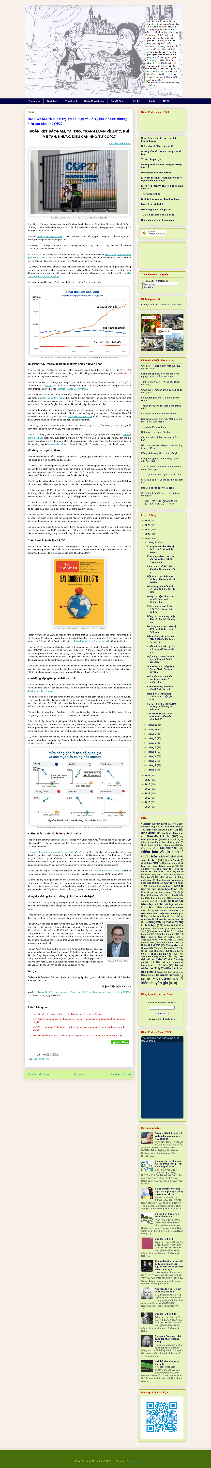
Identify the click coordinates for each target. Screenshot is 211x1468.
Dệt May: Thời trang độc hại (155, 432)
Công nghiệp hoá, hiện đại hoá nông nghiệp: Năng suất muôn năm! (160, 375)
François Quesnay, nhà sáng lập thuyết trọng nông (168, 1339)
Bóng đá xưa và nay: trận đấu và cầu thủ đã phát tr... (161, 619)
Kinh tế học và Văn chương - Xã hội (160, 892)
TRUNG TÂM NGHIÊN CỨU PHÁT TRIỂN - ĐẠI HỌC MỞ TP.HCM (159, 502)
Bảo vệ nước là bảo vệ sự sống (157, 487)
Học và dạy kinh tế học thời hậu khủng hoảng (162, 864)
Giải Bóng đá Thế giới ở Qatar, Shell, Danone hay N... (160, 669)
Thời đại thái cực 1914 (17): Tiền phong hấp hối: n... (160, 609)
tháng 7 (152, 743)
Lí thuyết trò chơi (157, 898)
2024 (148, 529)
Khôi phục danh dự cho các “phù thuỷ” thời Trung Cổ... (160, 559)
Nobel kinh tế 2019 (169, 934)
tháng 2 (152, 765)
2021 (148, 775)
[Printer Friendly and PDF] (120, 1043)
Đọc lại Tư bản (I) (164, 1239)
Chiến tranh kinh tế (151, 845)
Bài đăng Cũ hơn (121, 1074)
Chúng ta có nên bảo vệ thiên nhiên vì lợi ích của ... (160, 549)
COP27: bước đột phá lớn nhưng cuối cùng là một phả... (161, 706)
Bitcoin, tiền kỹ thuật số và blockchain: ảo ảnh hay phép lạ (168, 1136)
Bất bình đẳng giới (173, 833)
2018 (148, 788)
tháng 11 (153, 724)
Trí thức (163, 965)
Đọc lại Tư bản (172, 860)
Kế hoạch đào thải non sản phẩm (158, 413)
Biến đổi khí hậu (41, 1059)
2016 (148, 797)
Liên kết (136, 101)
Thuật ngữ (71, 101)
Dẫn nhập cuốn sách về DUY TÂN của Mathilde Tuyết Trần (161, 639)
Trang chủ (34, 101)
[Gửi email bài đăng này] (44, 1054)
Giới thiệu (52, 101)
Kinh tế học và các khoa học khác (160, 199)
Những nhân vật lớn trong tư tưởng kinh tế (162, 917)
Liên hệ (152, 101)
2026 (148, 520)
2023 (148, 534)
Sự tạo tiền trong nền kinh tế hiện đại (167, 1215)
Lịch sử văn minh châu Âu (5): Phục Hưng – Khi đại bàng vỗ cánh (168, 1164)
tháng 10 (153, 729)
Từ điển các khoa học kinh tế (157, 214)
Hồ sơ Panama (165, 874)
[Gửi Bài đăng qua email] (38, 1054)
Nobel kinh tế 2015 (154, 928)
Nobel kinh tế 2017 (162, 931)
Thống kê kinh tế (150, 194)
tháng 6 (152, 747)
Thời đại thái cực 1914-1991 (162, 958)
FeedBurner (169, 1019)
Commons (170, 845)
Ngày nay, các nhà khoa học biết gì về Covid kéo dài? (160, 659)
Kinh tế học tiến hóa (159, 886)
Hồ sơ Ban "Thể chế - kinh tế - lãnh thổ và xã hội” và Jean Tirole (162, 869)
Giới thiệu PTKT (149, 863)
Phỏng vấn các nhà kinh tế (156, 172)
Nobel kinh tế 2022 (162, 940)
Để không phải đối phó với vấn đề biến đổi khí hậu (161, 589)
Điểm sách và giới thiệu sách (157, 220)
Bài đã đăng (117, 101)
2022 (148, 538)
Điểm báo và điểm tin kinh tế (157, 146)
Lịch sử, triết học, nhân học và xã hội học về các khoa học (162, 179)
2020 (148, 780)
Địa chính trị (168, 848)
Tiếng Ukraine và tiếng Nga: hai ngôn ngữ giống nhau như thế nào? (169, 1191)
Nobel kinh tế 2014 (173, 925)
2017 (148, 793)
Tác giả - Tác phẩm (164, 948)
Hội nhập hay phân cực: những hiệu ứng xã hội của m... (161, 579)
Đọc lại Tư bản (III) (165, 1313)
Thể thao (159, 951)
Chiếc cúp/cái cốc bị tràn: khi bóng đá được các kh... (161, 649)
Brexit (155, 839)
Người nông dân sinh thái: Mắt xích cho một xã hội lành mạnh (161, 420)
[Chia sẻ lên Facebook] (54, 1054)
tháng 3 (152, 760)
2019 (148, 784)
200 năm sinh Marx (170, 827)
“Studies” (146, 824)
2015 (148, 802)
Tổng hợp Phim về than (153, 427)
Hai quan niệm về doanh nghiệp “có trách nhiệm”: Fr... (160, 599)
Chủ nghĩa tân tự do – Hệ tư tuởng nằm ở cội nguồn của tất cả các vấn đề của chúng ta (169, 1265)
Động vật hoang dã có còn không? (159, 453)
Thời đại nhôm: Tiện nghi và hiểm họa (161, 474)
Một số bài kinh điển (152, 204)
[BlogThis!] (47, 1054)
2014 (148, 807)
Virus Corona (162, 978)
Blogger (133, 1461)
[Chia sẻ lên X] (50, 1054)
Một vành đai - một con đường (159, 913)
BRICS (165, 839)
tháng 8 (152, 738)
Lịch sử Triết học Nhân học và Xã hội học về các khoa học (162, 904)
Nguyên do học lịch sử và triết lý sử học (168, 1290)
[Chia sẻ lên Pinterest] (57, 1054)
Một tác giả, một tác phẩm (155, 209)
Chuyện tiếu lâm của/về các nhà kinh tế (161, 304)
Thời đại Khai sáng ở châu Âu (162, 955)
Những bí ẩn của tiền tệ (155, 916)
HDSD (166, 101)
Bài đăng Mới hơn (38, 1074)
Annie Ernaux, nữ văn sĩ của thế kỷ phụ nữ (160, 688)
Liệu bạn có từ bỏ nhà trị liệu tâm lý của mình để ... (161, 569)
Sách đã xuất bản (94, 101)
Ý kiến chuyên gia (151, 159)
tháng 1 (152, 769)
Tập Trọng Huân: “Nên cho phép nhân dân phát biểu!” (159, 716)
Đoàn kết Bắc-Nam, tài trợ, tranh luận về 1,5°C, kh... (159, 679)
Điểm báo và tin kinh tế (162, 852)
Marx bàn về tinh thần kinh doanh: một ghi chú (159, 696)
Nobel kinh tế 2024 (169, 942)
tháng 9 (152, 734)
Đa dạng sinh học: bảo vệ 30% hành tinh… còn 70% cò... (161, 629)
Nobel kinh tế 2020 (151, 937)
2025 (148, 525)
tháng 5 (152, 751)
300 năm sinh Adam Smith (156, 829)
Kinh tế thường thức (152, 895)
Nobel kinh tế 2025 (150, 945)
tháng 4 (152, 756)
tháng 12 (153, 542)
